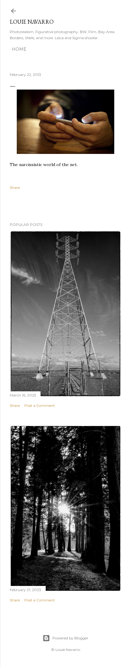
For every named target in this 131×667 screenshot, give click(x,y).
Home (19, 49)
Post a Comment (39, 405)
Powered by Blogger (70, 638)
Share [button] (15, 187)
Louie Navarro (32, 21)
